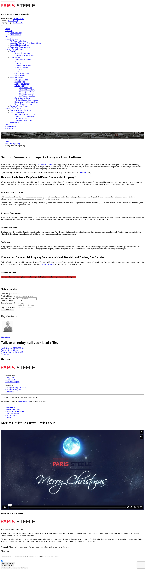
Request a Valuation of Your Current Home (25, 43)
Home (7, 29)
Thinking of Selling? (26, 92)
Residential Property (17, 78)
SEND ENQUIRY (7, 310)
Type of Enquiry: (7, 303)
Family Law (14, 51)
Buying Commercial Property (25, 114)
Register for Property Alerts (20, 47)
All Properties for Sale (18, 41)
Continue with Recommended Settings (14, 568)
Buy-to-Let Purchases (22, 98)
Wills (16, 61)
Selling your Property (22, 84)
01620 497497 (18, 23)
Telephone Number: (8, 298)
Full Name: (5, 294)
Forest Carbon (24, 401)
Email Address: (6, 296)
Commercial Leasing (21, 118)
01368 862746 (13, 21)
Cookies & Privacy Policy (14, 411)
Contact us (4, 354)
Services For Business (13, 108)
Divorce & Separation (22, 53)
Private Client (15, 57)
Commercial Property (17, 112)
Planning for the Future (22, 59)
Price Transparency (12, 413)
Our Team (9, 37)
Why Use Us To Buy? (27, 90)
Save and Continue (8, 563)
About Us (8, 31)
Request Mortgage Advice (19, 45)
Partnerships (14, 122)
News (7, 124)
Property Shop (6, 352)
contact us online (48, 264)
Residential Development (23, 120)
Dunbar (3, 350)
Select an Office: (7, 301)
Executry (17, 63)
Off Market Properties (27, 96)
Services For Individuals (14, 49)
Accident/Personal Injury (19, 106)
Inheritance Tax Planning (23, 65)
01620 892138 (18, 19)
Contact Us (9, 128)
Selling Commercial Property (24, 116)
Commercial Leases (8, 277)
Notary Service (19, 75)
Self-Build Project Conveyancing (26, 100)
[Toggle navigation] (2, 25)
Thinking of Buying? (26, 94)
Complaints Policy (12, 415)
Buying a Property (21, 80)
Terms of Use (10, 407)
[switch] (2, 561)
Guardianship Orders (21, 73)
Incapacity (18, 69)
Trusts (16, 71)
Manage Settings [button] (7, 565)
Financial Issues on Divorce (24, 55)
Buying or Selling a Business (20, 110)
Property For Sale (11, 39)
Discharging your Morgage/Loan (26, 102)
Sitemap (8, 417)
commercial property (12, 144)
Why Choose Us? (25, 88)
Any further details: (8, 307)
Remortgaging (19, 82)
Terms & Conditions (12, 409)
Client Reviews (15, 35)
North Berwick (6, 348)
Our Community (16, 33)
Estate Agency (19, 86)
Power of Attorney (21, 67)
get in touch (83, 172)
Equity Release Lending (23, 104)
